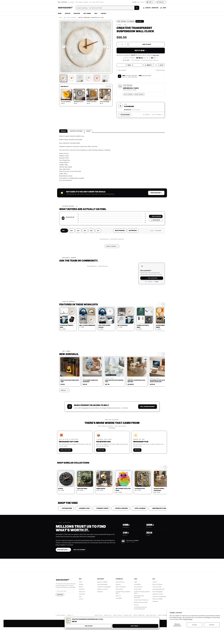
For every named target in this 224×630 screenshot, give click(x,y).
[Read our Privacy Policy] (135, 315)
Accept (194, 625)
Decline (211, 625)
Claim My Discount (112, 323)
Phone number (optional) (96, 301)
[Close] (136, 281)
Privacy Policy (187, 619)
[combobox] (92, 305)
